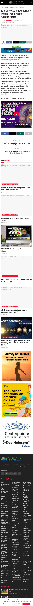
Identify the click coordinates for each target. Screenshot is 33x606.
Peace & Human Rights (27, 516)
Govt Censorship (15, 514)
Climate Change (5, 538)
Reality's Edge (8, 7)
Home (2, 7)
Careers (3, 530)
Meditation (26, 492)
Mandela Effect (16, 577)
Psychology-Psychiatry (26, 535)
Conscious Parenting (4, 548)
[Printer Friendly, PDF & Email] (16, 46)
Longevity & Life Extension (16, 574)
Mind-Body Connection (26, 500)
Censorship (4, 532)
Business (3, 528)
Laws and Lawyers (14, 564)
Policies (25, 522)
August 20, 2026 (5, 222)
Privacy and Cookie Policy (14, 603)
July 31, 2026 (5, 347)
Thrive (24, 572)
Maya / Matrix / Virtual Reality (27, 483)
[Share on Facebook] (9, 42)
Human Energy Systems (16, 547)
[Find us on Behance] (15, 473)
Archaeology (4, 505)
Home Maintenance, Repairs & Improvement (16, 540)
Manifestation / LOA (16, 580)
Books (3, 526)
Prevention (26, 532)
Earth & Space (5, 573)
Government (15, 511)
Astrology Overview (4, 519)
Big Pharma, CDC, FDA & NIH (5, 523)
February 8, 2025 (18, 20)
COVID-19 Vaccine (4, 556)
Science (25, 553)
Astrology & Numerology (18, 7)
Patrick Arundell (7, 20)
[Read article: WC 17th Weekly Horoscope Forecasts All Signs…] (16, 236)
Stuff (24, 564)
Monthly (25, 503)
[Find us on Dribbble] (19, 473)
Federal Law (15, 498)
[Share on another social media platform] (29, 42)
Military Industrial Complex (25, 496)
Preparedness (27, 530)
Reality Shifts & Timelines (27, 542)
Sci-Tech (25, 551)
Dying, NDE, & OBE (5, 570)
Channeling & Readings (5, 535)
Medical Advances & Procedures (26, 489)
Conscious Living (4, 544)
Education (4, 580)
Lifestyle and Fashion (15, 567)
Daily (2, 559)
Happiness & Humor (15, 524)
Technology (26, 567)
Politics (25, 524)
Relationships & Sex (27, 548)
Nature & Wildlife (25, 510)
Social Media (26, 559)
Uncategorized (27, 574)
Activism (3, 482)
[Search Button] (31, 2)
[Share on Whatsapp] (22, 42)
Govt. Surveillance (15, 521)
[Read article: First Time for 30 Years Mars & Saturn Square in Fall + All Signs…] (16, 267)
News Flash (26, 513)
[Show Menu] (2, 2)
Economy (3, 578)
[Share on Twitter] (16, 42)
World (24, 581)
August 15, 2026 (5, 253)
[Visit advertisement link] (16, 366)
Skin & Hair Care (26, 556)
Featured (14, 496)
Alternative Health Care (4, 492)
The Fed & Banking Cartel (27, 569)
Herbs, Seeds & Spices (16, 535)
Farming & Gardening (15, 493)
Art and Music (5, 507)
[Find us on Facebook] (2, 473)
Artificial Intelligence (4, 510)
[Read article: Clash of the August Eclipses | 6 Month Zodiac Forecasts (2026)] (16, 297)
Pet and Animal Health (27, 519)
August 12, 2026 (5, 283)
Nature (25, 507)
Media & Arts (26, 485)
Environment (4, 582)
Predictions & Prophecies (26, 527)
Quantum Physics (25, 539)
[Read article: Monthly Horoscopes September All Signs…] (4, 591)
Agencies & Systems (4, 488)
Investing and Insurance (16, 558)
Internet (14, 552)
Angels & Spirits (3, 499)
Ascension (4, 513)
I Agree (26, 603)
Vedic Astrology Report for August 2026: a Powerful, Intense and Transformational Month (15, 343)
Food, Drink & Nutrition (16, 503)
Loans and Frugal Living (15, 571)
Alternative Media (4, 495)
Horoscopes (15, 544)
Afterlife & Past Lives (5, 485)
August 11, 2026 (5, 314)
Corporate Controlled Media (4, 552)
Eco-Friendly (4, 575)
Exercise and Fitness (15, 490)
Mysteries (25, 505)
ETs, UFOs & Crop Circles (15, 486)
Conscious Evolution (4, 541)
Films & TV (15, 500)
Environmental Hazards (16, 483)
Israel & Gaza (15, 561)
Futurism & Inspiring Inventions (15, 508)
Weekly (25, 577)
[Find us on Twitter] (7, 473)
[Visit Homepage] (16, 2)
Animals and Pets (4, 502)
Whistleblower (27, 579)
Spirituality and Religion (27, 561)
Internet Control (14, 555)
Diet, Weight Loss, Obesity (5, 562)
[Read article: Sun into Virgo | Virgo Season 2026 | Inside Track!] (16, 205)
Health (14, 532)
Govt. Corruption (15, 517)
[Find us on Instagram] (11, 473)
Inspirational (15, 550)
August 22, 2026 (5, 192)
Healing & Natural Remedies (15, 529)
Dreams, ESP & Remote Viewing (5, 567)
